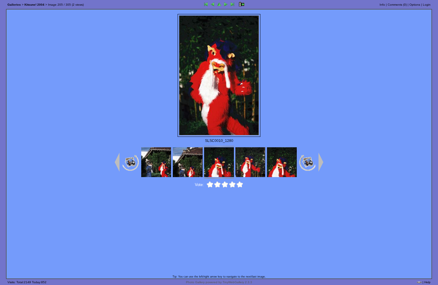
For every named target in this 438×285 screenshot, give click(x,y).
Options (414, 4)
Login (427, 4)
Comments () (397, 4)
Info (382, 4)
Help (427, 282)
